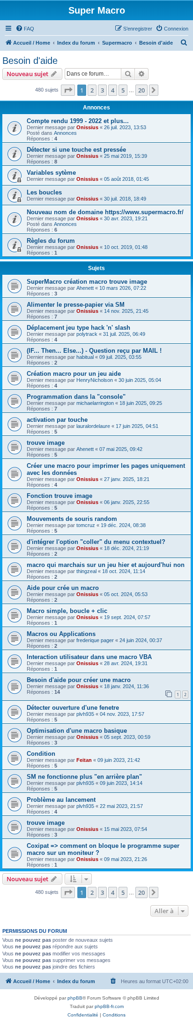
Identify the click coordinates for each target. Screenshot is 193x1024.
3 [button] (102, 90)
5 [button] (123, 90)
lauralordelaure (93, 426)
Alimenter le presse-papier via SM (76, 304)
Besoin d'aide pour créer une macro (79, 679)
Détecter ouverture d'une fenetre (73, 707)
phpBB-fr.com (109, 1006)
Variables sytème (51, 172)
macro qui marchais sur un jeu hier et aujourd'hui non (106, 564)
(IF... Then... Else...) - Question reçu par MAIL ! (94, 350)
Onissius (87, 127)
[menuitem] (24, 28)
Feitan (84, 760)
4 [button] (112, 90)
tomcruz (85, 525)
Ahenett (85, 288)
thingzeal (86, 571)
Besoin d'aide (30, 60)
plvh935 (85, 714)
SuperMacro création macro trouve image (87, 281)
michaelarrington (95, 403)
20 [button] (141, 90)
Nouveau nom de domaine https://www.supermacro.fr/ (105, 212)
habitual (85, 357)
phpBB (74, 998)
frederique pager (95, 640)
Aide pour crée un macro (63, 587)
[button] (68, 90)
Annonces (65, 133)
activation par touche (57, 419)
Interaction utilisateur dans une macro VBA (89, 656)
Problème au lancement (61, 799)
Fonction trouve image (59, 495)
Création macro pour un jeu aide (74, 373)
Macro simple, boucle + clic (67, 610)
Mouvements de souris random (72, 518)
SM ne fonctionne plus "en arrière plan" (84, 776)
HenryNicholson (94, 380)
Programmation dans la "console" (76, 396)
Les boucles (44, 192)
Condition (41, 753)
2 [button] (92, 90)
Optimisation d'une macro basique (77, 730)
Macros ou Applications (61, 633)
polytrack (86, 334)
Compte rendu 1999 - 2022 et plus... (78, 120)
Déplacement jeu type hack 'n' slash (78, 327)
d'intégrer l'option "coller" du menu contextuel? (96, 541)
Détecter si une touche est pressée (76, 149)
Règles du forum (51, 240)
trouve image (46, 442)
